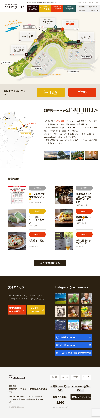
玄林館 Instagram (68, 337)
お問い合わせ (94, 10)
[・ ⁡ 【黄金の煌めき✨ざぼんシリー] (86, 311)
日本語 (79, 2)
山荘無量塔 (59, 121)
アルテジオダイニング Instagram (75, 353)
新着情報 (82, 10)
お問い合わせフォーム (81, 397)
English (85, 2)
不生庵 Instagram (68, 345)
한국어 (91, 2)
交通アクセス (94, 7)
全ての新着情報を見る (50, 263)
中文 (97, 2)
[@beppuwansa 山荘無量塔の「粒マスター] (86, 325)
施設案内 (82, 7)
